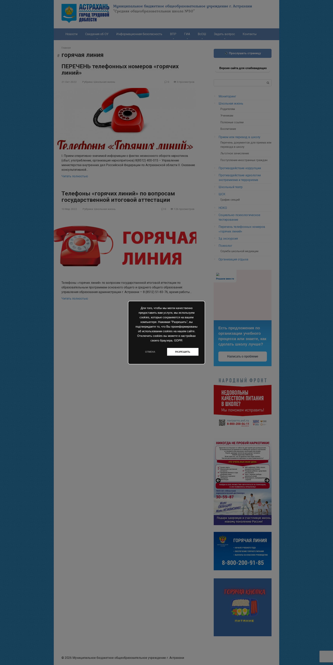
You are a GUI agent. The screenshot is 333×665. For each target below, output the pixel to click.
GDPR (178, 340)
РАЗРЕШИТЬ (182, 351)
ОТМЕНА (150, 351)
